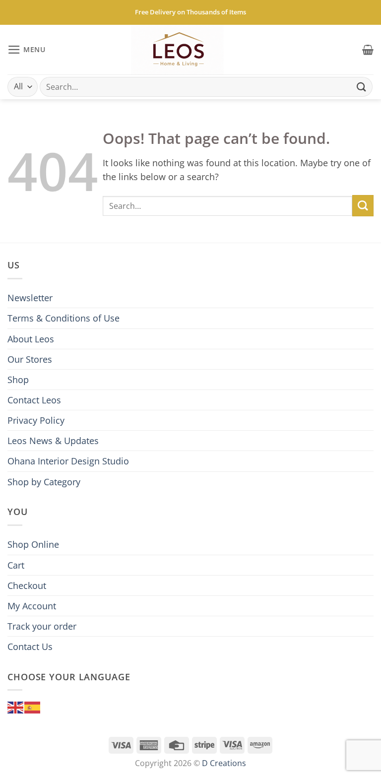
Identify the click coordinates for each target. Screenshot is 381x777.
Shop (18, 380)
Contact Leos (34, 400)
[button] (26, 50)
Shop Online (33, 544)
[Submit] (362, 86)
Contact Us (30, 646)
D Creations (224, 763)
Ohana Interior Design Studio (68, 461)
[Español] (32, 706)
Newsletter (30, 298)
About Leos (30, 339)
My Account (31, 606)
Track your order (41, 626)
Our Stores (29, 359)
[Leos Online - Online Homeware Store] (177, 49)
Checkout (26, 585)
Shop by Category (43, 482)
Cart (15, 565)
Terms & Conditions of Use (63, 318)
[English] (15, 706)
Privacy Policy (35, 420)
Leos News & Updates (53, 441)
